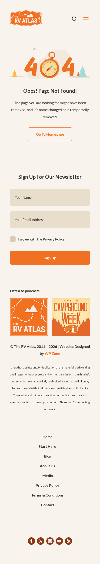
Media (47, 476)
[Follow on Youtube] (59, 541)
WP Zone (52, 353)
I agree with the (41, 239)
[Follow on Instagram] (50, 541)
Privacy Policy (54, 239)
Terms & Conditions (47, 495)
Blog (47, 456)
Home (48, 437)
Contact (47, 505)
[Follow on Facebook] (31, 541)
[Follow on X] (40, 541)
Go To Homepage (50, 134)
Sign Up (50, 258)
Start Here (47, 447)
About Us (47, 466)
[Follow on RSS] (68, 541)
